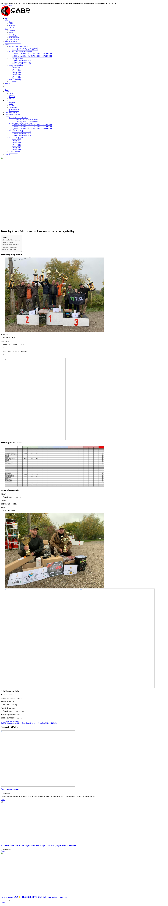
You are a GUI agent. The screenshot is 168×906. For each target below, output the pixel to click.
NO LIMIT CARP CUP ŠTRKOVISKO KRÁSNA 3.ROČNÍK (32, 53)
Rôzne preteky (13, 81)
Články (7, 20)
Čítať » (3, 800)
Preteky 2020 (16, 71)
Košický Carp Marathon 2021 (21, 64)
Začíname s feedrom (11, 41)
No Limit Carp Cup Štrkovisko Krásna (20, 51)
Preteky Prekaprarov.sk (16, 65)
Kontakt (7, 83)
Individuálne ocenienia (10, 249)
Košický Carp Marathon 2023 (21, 60)
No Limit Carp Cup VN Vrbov (18, 46)
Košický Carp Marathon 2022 (21, 62)
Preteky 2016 (16, 78)
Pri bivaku (12, 34)
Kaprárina (12, 30)
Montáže (11, 27)
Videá (6, 29)
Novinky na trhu (14, 37)
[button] (84, 86)
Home (6, 18)
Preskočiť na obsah (7, 5)
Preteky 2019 (16, 73)
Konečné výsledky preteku (11, 240)
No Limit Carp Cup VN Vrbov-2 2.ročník (25, 48)
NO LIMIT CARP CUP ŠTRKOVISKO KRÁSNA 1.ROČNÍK (32, 57)
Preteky (7, 44)
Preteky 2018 (16, 74)
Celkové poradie (8, 242)
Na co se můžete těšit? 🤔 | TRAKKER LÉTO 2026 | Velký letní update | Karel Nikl (34, 897)
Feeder (11, 32)
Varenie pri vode (14, 39)
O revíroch (12, 25)
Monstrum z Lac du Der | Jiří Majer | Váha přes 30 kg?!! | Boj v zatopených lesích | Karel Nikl (38, 846)
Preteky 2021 (16, 69)
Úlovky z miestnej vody (10, 789)
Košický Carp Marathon (16, 58)
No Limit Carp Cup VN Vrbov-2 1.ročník (25, 50)
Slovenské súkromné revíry (13, 43)
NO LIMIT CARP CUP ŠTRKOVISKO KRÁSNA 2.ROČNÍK (32, 55)
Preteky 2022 (16, 67)
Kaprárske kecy (13, 36)
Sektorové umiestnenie (10, 247)
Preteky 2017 (16, 76)
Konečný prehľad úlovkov (11, 244)
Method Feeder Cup (15, 80)
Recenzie (11, 23)
